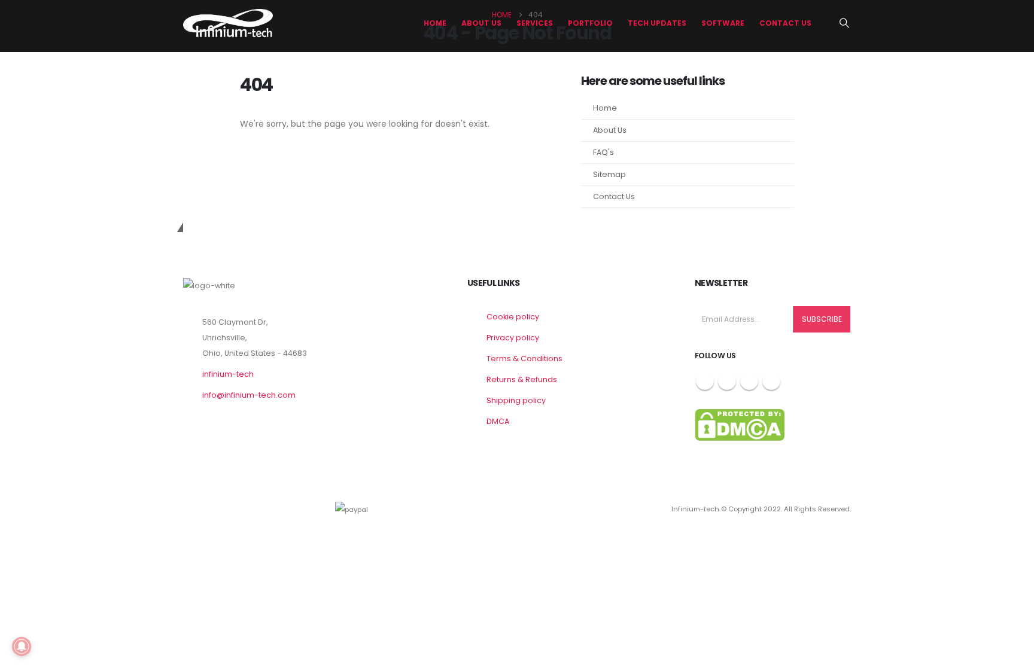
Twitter (727, 381)
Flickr (771, 381)
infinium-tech (228, 374)
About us (481, 23)
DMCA (497, 421)
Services (534, 23)
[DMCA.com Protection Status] (739, 424)
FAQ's (603, 152)
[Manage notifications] (21, 646)
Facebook (705, 381)
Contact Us (785, 23)
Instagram (749, 381)
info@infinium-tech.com (249, 395)
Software (722, 23)
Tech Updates (657, 23)
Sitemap (609, 174)
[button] (844, 23)
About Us (610, 130)
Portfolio (590, 23)
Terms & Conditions (524, 358)
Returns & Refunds (521, 379)
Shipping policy (516, 400)
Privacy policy (512, 338)
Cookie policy (512, 317)
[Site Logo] (228, 23)
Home (435, 23)
